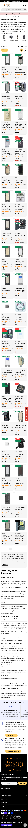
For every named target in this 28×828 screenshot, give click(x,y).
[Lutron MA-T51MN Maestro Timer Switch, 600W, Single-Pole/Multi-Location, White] (20, 251)
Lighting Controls (9, 17)
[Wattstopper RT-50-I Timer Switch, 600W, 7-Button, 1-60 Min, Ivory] (20, 361)
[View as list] (25, 50)
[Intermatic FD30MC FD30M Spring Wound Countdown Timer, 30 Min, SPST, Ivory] (7, 114)
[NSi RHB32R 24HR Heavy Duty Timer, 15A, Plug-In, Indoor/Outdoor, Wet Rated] (20, 443)
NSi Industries (18, 94)
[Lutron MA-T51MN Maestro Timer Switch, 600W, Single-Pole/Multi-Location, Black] (20, 169)
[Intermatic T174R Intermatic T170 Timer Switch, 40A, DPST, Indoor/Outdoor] (20, 525)
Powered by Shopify (18, 822)
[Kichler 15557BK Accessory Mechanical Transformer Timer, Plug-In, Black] (20, 388)
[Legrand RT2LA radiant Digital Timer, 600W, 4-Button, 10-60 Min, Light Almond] (7, 197)
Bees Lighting (8, 822)
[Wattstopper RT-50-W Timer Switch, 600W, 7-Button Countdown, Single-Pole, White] (7, 87)
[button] (2, 14)
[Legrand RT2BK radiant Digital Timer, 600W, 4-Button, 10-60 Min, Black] (7, 498)
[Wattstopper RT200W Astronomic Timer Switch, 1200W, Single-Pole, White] (20, 59)
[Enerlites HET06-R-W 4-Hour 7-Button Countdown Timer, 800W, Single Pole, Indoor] (20, 114)
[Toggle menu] (2, 5)
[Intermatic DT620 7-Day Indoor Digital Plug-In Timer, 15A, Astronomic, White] (20, 197)
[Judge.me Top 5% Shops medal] (20, 764)
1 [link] (10, 549)
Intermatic (5, 122)
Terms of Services (20, 787)
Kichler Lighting (19, 396)
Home (2, 17)
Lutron (17, 177)
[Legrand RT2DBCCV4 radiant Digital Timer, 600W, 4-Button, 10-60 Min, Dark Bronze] (20, 471)
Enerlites (17, 122)
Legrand (4, 67)
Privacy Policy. (6, 788)
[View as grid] (21, 50)
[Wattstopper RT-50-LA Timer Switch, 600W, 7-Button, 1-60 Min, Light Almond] (7, 169)
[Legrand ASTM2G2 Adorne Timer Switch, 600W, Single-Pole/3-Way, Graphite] (20, 498)
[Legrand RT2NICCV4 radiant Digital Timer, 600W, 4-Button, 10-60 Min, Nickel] (7, 525)
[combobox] (14, 9)
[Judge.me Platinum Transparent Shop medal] (7, 764)
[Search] (25, 10)
